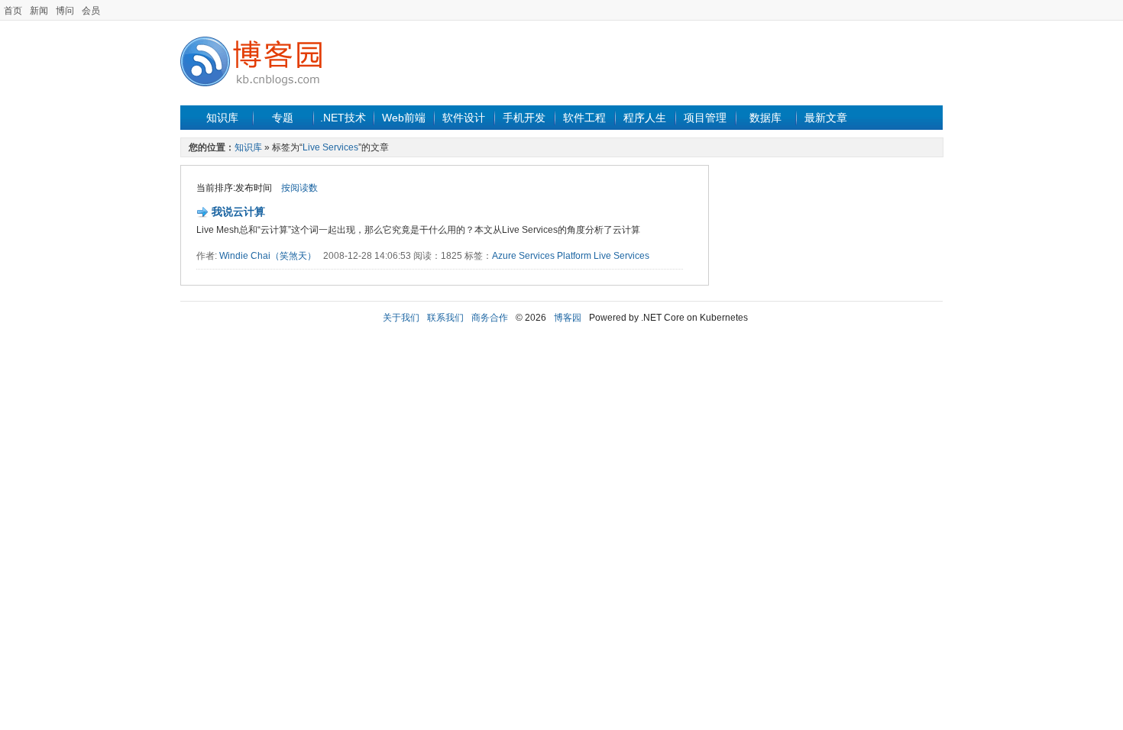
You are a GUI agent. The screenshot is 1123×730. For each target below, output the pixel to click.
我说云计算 (238, 211)
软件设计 (463, 117)
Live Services (330, 147)
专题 (282, 117)
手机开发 (524, 117)
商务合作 (489, 317)
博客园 (567, 317)
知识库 (222, 117)
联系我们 (445, 317)
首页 (13, 10)
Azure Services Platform (541, 255)
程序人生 (644, 117)
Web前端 (404, 117)
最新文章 (825, 117)
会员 (91, 10)
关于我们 (401, 317)
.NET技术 (343, 117)
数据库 (765, 117)
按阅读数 (299, 187)
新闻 (39, 10)
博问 (65, 10)
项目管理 (705, 117)
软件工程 (584, 117)
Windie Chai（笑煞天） (267, 255)
